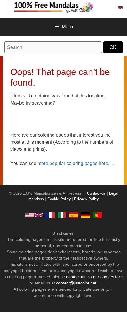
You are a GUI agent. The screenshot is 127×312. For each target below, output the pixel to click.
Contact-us (96, 193)
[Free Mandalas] (34, 215)
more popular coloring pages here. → (76, 163)
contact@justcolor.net (76, 283)
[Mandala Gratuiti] (62, 215)
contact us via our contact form (95, 276)
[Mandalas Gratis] (73, 215)
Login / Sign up (107, 7)
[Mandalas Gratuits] (50, 215)
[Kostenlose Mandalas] (85, 215)
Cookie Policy (59, 199)
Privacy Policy (86, 199)
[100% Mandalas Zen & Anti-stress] (69, 6)
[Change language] (120, 7)
